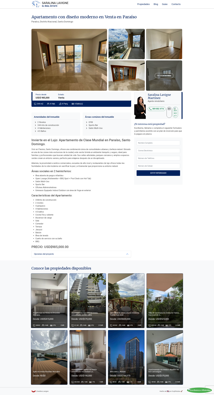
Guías (165, 4)
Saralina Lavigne (55, 4)
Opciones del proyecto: (44, 254)
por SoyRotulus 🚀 (176, 391)
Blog (156, 4)
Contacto (176, 4)
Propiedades (143, 4)
